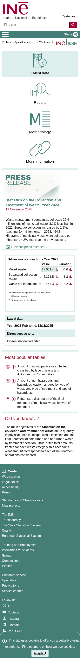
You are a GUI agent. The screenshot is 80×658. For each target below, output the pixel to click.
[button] (70, 34)
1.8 (66, 276)
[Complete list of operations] (66, 42)
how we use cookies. (60, 646)
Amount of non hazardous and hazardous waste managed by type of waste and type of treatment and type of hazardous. (44, 386)
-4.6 (65, 269)
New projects (11, 505)
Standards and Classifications (22, 500)
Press (6, 492)
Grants (6, 555)
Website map (11, 476)
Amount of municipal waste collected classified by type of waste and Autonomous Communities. (42, 370)
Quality (7, 530)
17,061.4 (48, 269)
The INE (7, 514)
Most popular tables (25, 357)
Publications (10, 585)
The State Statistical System (21, 525)
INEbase (7, 42)
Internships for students (18, 550)
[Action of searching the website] (73, 25)
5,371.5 (48, 276)
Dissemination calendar (23, 341)
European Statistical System (21, 535)
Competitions (11, 560)
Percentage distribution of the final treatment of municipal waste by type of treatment (43, 402)
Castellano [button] (69, 16)
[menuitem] (40, 64)
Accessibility (10, 487)
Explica (7, 566)
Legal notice (10, 482)
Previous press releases (27, 247)
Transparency (11, 520)
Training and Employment (19, 544)
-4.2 (65, 284)
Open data (9, 580)
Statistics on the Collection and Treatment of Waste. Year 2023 (33, 202)
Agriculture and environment (30, 42)
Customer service (14, 575)
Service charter (12, 591)
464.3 (50, 284)
